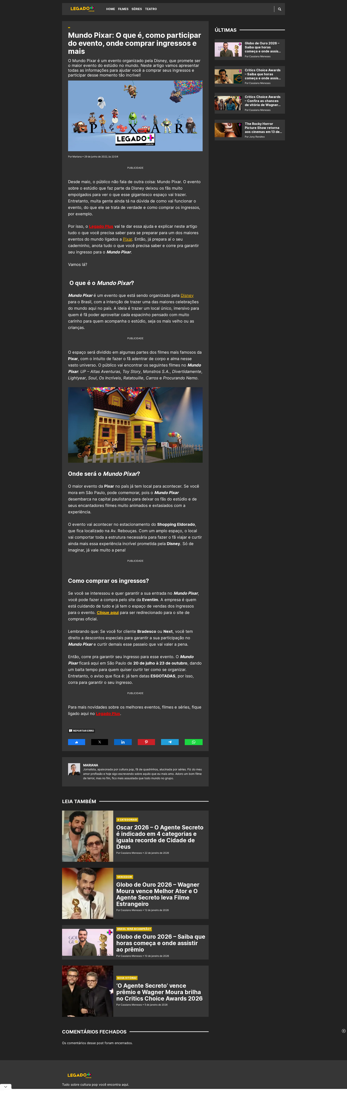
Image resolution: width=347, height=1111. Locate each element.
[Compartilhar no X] (99, 742)
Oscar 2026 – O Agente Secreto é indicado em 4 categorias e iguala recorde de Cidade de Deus (159, 837)
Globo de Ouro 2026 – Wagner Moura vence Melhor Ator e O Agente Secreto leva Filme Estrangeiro (157, 894)
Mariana (90, 765)
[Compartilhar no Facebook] (76, 742)
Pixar (127, 239)
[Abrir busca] (279, 9)
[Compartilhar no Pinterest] (146, 742)
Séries (137, 9)
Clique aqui (108, 612)
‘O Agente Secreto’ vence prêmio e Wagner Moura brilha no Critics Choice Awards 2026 (159, 992)
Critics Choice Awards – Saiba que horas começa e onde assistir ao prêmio (263, 76)
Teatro (151, 9)
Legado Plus (101, 226)
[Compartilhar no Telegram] (170, 742)
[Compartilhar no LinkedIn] (123, 742)
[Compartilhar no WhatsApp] (194, 742)
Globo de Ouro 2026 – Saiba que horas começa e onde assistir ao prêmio (160, 943)
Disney (187, 295)
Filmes (123, 9)
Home (110, 9)
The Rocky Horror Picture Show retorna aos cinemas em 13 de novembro (262, 130)
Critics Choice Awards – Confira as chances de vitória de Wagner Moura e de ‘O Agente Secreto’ (263, 105)
